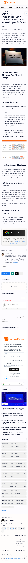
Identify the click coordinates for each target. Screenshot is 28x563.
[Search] (23, 2)
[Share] (26, 27)
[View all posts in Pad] (20, 486)
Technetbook (15, 262)
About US (18, 538)
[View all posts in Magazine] (20, 476)
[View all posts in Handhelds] (20, 470)
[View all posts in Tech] (20, 496)
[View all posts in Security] (20, 490)
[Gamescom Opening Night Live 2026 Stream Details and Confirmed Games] (14, 399)
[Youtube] (11, 528)
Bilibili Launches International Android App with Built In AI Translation (14, 428)
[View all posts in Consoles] (7, 453)
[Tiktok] (13, 528)
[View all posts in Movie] (7, 483)
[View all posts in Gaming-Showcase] (20, 466)
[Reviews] (10, 7)
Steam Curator (19, 553)
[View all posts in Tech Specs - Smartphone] (7, 503)
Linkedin (4, 538)
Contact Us (18, 540)
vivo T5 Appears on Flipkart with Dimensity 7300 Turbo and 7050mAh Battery (13, 415)
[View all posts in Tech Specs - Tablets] (7, 507)
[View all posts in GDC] (7, 470)
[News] (3, 7)
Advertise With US (6, 553)
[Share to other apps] (21, 273)
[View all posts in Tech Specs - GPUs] (7, 500)
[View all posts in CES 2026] (20, 446)
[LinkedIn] (24, 528)
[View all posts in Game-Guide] (7, 463)
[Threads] (21, 528)
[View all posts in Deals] (7, 456)
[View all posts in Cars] (20, 443)
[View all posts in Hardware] (7, 473)
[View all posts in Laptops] (20, 473)
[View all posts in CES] (7, 446)
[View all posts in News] (7, 486)
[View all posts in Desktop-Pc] (20, 456)
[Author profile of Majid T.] (3, 26)
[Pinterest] (16, 528)
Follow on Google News (16, 232)
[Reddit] (2, 531)
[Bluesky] (19, 528)
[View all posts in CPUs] (20, 453)
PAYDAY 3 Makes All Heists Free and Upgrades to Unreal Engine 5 (13, 433)
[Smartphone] (19, 7)
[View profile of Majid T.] (9, 253)
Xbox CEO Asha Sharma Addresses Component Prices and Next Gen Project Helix (14, 422)
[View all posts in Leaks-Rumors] (7, 476)
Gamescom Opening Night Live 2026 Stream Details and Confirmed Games (14, 409)
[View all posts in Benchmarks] (7, 443)
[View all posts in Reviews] (7, 490)
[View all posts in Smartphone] (7, 493)
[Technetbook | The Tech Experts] (10, 2)
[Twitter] (8, 528)
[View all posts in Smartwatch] (20, 493)
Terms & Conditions (20, 541)
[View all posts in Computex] (20, 449)
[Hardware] (4, 266)
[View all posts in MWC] (20, 483)
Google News (17, 241)
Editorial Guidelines (20, 547)
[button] (5, 273)
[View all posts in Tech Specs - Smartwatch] (20, 503)
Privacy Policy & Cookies (20, 544)
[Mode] (26, 2)
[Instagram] (5, 528)
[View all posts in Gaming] (7, 466)
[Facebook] (2, 528)
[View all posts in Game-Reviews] (20, 463)
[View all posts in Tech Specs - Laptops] (20, 500)
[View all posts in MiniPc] (7, 480)
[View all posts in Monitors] (20, 480)
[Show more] (3, 510)
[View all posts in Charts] (7, 449)
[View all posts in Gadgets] (20, 460)
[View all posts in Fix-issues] (7, 460)
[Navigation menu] (2, 2)
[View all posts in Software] (7, 496)
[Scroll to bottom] (25, 556)
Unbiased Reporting (7, 555)
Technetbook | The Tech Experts (13, 558)
